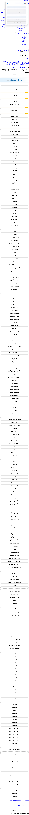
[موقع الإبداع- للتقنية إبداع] (22, 33)
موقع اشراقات (14, 122)
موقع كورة (14, 698)
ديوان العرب (14, 446)
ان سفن (14, 137)
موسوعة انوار (14, 222)
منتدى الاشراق (14, 261)
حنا (14, 404)
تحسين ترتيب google (14, 104)
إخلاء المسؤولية (22, 804)
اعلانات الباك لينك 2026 (14, 264)
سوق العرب (14, 428)
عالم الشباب (14, 95)
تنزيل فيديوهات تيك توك (14, 778)
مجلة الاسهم (14, 149)
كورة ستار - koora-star (14, 612)
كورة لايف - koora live (14, 728)
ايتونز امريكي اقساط (14, 358)
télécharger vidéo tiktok (14, 784)
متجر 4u (14, 343)
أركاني (14, 210)
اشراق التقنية (14, 134)
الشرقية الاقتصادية (14, 152)
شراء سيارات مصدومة (14, 564)
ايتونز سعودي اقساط (14, 313)
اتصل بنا (24, 808)
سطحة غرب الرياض (14, 540)
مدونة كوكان (14, 158)
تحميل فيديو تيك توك (14, 775)
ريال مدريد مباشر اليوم (14, 591)
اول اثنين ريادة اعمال (14, 86)
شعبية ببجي (14, 380)
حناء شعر (14, 401)
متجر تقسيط (14, 328)
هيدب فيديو (14, 195)
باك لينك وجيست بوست (14, 267)
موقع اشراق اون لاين (14, 125)
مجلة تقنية (14, 274)
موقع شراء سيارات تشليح (14, 558)
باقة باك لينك (14, 101)
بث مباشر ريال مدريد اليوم (14, 582)
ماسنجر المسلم (14, 110)
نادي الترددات (14, 186)
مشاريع (14, 449)
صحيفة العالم (14, 289)
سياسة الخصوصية (22, 806)
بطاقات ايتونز (14, 383)
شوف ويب (14, 146)
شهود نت (14, 207)
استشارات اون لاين (14, 189)
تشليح (14, 549)
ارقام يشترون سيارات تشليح (14, 561)
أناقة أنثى (14, 170)
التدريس (14, 255)
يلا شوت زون (14, 761)
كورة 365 (14, 573)
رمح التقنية (14, 198)
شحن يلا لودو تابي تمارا (14, 352)
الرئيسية (24, 36)
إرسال (14, 810)
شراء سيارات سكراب (14, 552)
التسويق (24, 45)
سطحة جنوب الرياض (14, 543)
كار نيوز (14, 164)
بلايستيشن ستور (14, 386)
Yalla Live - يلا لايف (14, 636)
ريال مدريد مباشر (14, 473)
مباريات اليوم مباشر (14, 467)
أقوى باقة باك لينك (14, 437)
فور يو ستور (14, 340)
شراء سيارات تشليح (14, 555)
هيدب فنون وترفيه (14, 286)
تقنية (14, 252)
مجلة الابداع (14, 183)
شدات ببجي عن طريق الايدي (14, 346)
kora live (14, 656)
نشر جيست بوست (14, 422)
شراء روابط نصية (15, 237)
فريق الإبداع (22, 67)
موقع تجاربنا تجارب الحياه (14, 443)
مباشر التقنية (14, 213)
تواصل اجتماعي (22, 37)
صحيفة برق (14, 119)
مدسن (14, 176)
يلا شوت (14, 461)
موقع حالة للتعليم (14, 280)
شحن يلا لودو (15, 374)
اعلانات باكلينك (14, 455)
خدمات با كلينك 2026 (14, 440)
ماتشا (14, 407)
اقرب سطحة (15, 546)
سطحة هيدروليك (14, 534)
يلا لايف (14, 585)
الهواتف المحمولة (22, 42)
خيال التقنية (14, 143)
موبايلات (24, 38)
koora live (14, 624)
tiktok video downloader (14, 781)
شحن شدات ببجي (14, 368)
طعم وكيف (14, 204)
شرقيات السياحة (14, 219)
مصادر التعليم (14, 270)
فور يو (14, 364)
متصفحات (24, 41)
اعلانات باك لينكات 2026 (14, 749)
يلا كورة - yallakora (14, 642)
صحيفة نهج (14, 161)
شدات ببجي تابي (14, 304)
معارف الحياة (23, 40)
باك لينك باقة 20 (14, 431)
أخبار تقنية (26, 58)
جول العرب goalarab (14, 579)
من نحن (24, 802)
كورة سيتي (14, 576)
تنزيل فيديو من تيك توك (14, 772)
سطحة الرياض (14, 524)
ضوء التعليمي (14, 116)
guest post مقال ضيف (14, 425)
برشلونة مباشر (14, 470)
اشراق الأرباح (14, 225)
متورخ (14, 173)
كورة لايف (14, 659)
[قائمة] (28, 49)
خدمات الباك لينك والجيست (14, 419)
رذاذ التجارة (14, 201)
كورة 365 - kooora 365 (14, 645)
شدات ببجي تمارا (14, 298)
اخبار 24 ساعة (14, 283)
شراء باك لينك (14, 231)
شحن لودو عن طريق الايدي (14, 377)
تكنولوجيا (24, 44)
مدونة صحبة (14, 216)
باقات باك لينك (14, 240)
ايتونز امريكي (14, 310)
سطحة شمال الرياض (14, 537)
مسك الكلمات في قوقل (14, 131)
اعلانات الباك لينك (14, 246)
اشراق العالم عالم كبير (14, 258)
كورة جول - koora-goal (14, 615)
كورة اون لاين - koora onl (14, 639)
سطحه (14, 527)
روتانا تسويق (14, 180)
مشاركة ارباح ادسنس (14, 89)
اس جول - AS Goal (14, 648)
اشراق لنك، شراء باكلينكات (14, 243)
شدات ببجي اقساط (14, 294)
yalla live (14, 603)
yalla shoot (14, 464)
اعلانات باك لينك (14, 452)
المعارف (14, 192)
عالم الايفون (14, 155)
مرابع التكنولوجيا (14, 140)
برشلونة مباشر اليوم (14, 594)
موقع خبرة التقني (14, 167)
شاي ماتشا (14, 410)
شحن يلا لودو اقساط (14, 316)
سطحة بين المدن (14, 530)
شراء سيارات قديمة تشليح (14, 567)
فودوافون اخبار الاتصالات (14, 249)
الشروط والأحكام (22, 805)
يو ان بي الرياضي (14, 277)
